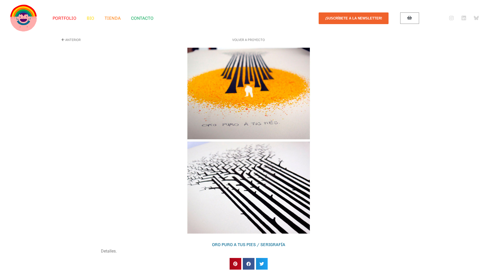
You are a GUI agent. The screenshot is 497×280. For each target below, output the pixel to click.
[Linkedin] (464, 18)
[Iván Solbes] (23, 18)
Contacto (142, 18)
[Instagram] (451, 18)
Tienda (112, 18)
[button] (235, 264)
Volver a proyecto (248, 40)
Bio (90, 18)
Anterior (72, 40)
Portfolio (64, 18)
